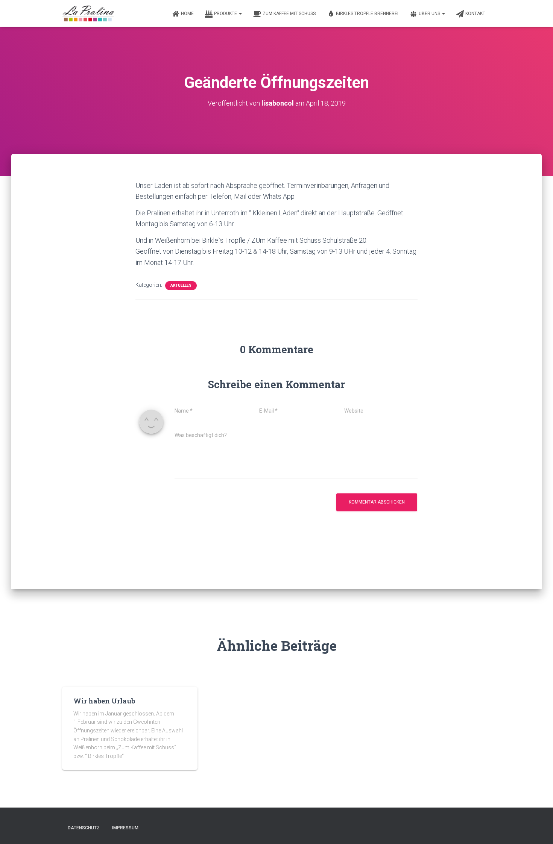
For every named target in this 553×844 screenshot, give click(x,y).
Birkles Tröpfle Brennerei (367, 13)
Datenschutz (84, 827)
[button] (240, 13)
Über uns (430, 13)
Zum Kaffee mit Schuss (289, 13)
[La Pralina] (88, 13)
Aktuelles (180, 285)
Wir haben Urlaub (104, 700)
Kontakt (475, 13)
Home (187, 13)
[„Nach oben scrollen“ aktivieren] (538, 829)
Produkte (226, 13)
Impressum (125, 827)
